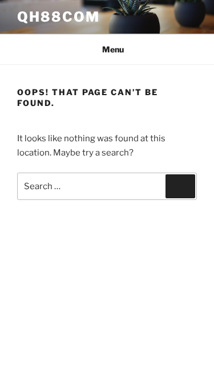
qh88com (58, 17)
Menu (113, 49)
